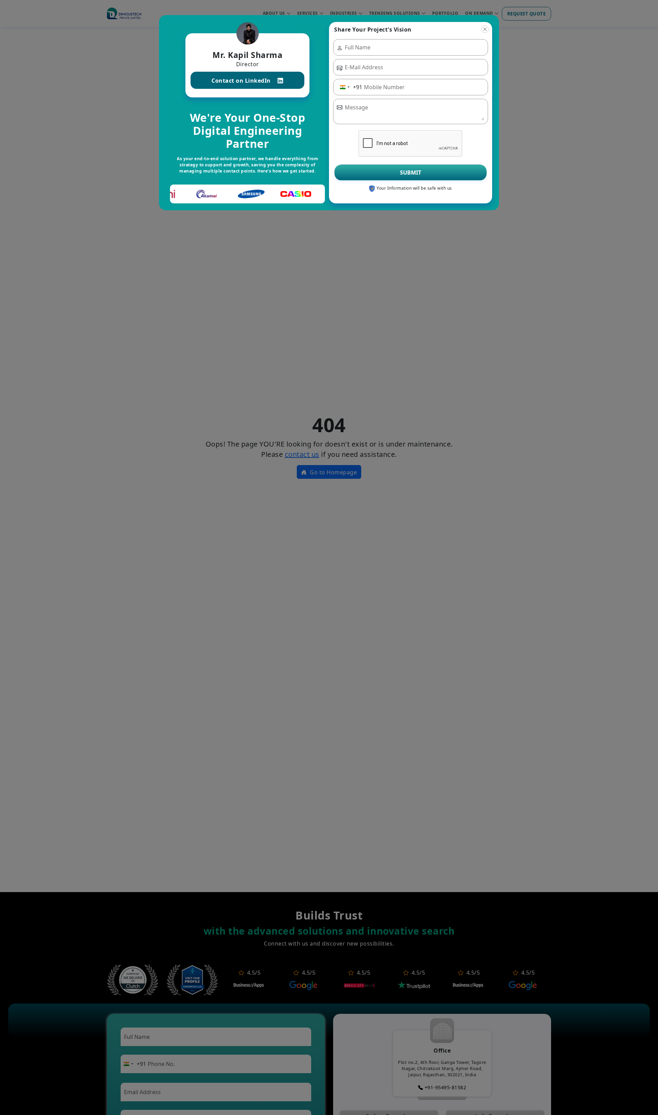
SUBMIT (410, 172)
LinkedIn (241, 80)
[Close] (485, 29)
